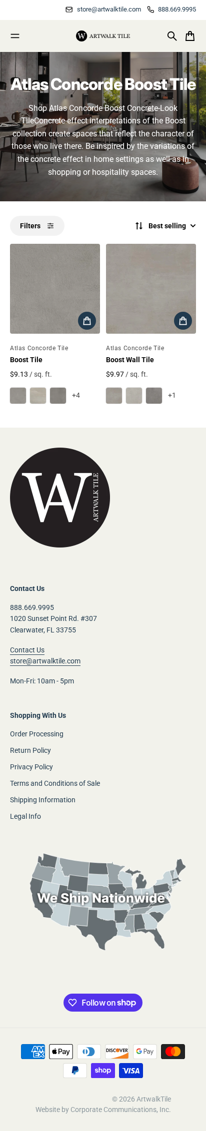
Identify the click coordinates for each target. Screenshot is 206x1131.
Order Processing (37, 734)
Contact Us (27, 650)
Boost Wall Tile (130, 360)
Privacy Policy (31, 767)
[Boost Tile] (55, 289)
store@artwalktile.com (45, 661)
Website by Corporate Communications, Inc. (103, 1110)
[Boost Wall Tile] (151, 289)
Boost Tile (26, 360)
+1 (172, 395)
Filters (30, 226)
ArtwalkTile (153, 1099)
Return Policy (30, 750)
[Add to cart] (87, 321)
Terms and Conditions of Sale (55, 783)
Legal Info (25, 816)
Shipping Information (43, 800)
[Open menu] (15, 36)
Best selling (167, 226)
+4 (76, 395)
